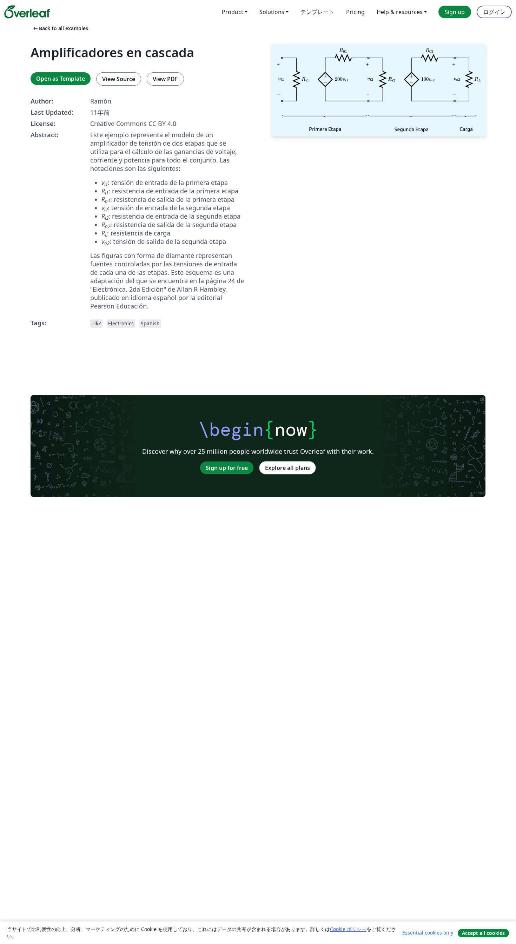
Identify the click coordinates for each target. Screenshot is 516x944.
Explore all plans (287, 468)
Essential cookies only (427, 932)
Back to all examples (60, 28)
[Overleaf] (27, 12)
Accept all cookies (483, 933)
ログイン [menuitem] (494, 12)
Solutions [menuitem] (271, 12)
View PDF (165, 79)
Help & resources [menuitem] (400, 12)
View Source (118, 79)
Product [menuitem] (232, 12)
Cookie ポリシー (348, 929)
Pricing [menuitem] (355, 12)
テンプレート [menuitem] (317, 12)
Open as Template (60, 78)
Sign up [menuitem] (455, 12)
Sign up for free (227, 468)
